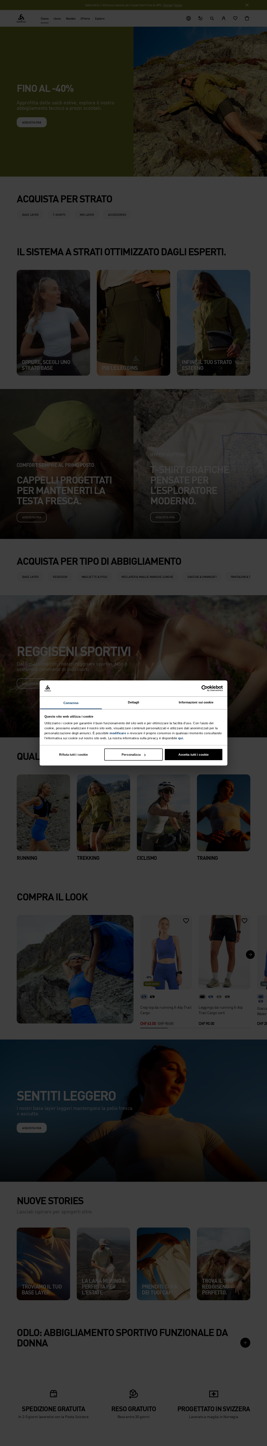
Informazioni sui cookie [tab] (196, 702)
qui (180, 738)
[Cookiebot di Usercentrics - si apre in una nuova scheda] (204, 688)
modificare (118, 733)
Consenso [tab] (70, 702)
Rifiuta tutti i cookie (73, 754)
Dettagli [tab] (133, 702)
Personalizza (131, 754)
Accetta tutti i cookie (193, 754)
